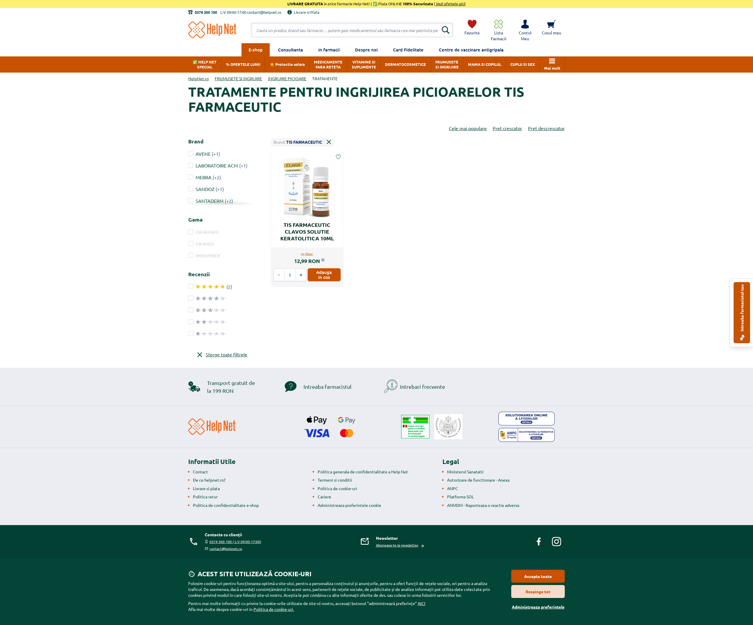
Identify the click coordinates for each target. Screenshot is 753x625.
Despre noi (366, 50)
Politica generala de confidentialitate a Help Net (363, 471)
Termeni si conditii (335, 479)
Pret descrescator (546, 128)
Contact (200, 471)
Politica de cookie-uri (337, 488)
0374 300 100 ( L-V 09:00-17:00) (235, 541)
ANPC (452, 488)
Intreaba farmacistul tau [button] (741, 308)
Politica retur (205, 496)
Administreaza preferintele (538, 606)
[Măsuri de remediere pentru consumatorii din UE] (526, 419)
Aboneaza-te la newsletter (397, 545)
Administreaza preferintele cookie (349, 505)
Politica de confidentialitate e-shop (226, 505)
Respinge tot (538, 591)
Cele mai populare (468, 128)
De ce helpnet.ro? (209, 479)
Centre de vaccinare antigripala (471, 50)
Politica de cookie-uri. (274, 609)
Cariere (324, 496)
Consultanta (290, 50)
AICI (421, 603)
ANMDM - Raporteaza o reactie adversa (483, 505)
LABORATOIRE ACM (217, 165)
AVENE (203, 154)
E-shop (256, 50)
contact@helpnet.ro (225, 548)
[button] (525, 30)
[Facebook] (539, 541)
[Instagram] (556, 541)
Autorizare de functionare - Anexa (478, 479)
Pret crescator (507, 128)
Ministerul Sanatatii (465, 471)
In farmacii (329, 50)
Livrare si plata (206, 488)
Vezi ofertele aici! (450, 3)
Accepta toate (538, 576)
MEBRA (203, 177)
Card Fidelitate (408, 50)
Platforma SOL (460, 496)
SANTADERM (210, 201)
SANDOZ (205, 189)
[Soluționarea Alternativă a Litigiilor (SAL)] (526, 435)
